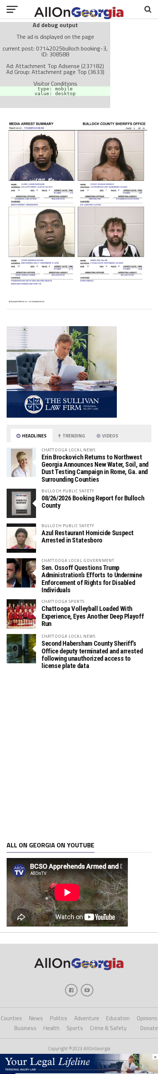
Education (118, 1018)
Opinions (147, 1018)
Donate (149, 1028)
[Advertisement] (79, 755)
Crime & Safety (108, 1028)
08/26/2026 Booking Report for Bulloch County (93, 501)
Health (51, 1028)
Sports (75, 1028)
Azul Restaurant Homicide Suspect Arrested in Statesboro (88, 536)
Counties (11, 1018)
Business (25, 1028)
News (36, 1018)
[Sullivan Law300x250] (62, 415)
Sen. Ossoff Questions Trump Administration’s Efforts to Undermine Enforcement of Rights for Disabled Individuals (92, 579)
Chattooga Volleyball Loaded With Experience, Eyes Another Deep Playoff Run (93, 616)
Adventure (86, 1018)
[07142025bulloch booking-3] (79, 300)
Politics (58, 1018)
